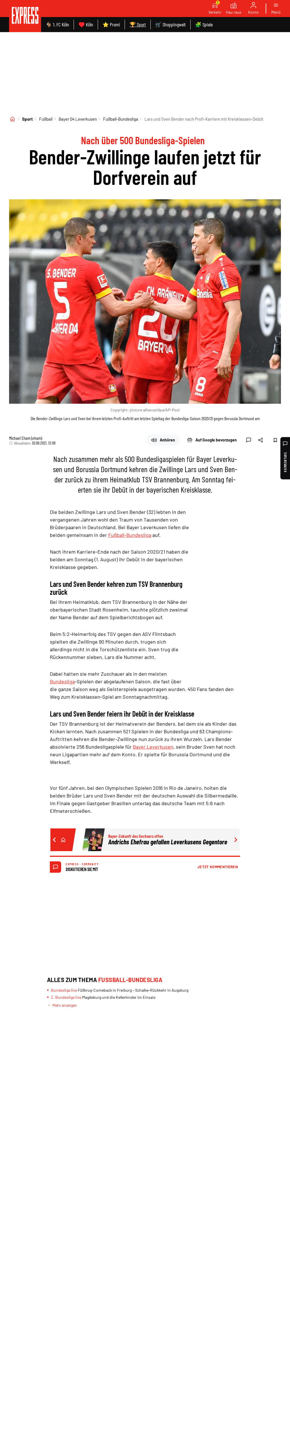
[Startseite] (12, 119)
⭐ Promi (111, 24)
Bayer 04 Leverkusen (78, 119)
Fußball (45, 119)
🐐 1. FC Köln (57, 24)
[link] (25, 16)
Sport (27, 119)
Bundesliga (62, 681)
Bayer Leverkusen (153, 747)
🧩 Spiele (204, 24)
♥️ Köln (85, 24)
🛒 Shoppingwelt (170, 24)
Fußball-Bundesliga (120, 119)
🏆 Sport (137, 24)
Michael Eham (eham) (25, 438)
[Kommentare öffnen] (248, 440)
